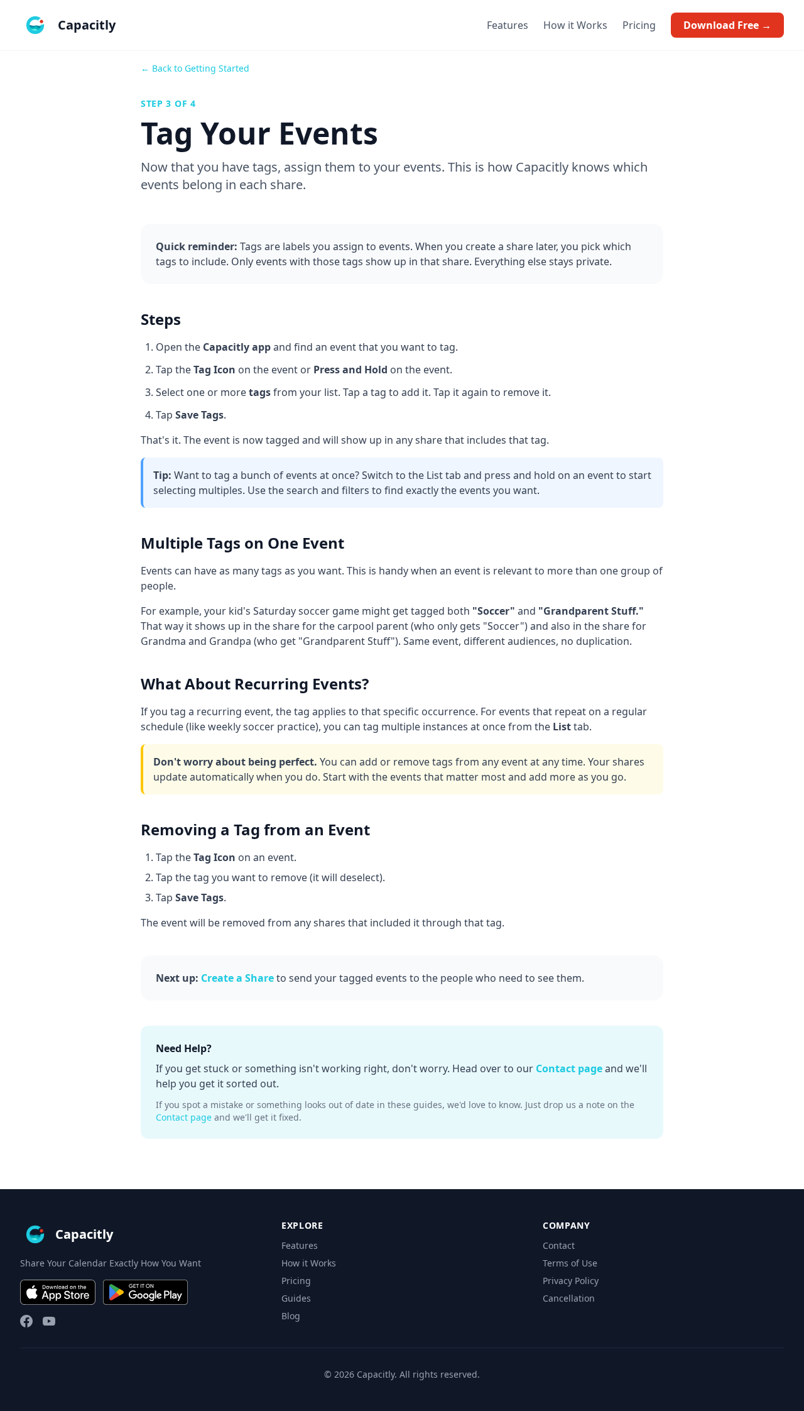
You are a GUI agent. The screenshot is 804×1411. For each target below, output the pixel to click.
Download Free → (727, 25)
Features (507, 25)
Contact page (569, 1068)
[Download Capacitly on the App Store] (57, 1292)
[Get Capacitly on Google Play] (145, 1292)
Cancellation (569, 1298)
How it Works (575, 25)
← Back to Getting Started (195, 68)
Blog (290, 1316)
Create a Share (237, 978)
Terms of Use (570, 1263)
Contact (559, 1245)
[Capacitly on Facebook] (26, 1321)
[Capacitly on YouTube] (49, 1321)
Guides (296, 1298)
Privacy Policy (571, 1281)
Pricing (639, 25)
